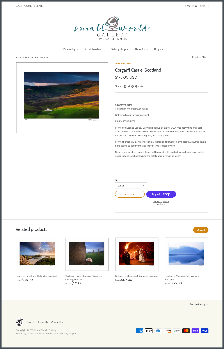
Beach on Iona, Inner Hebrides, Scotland (36, 275)
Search (30, 322)
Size (117, 180)
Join (28, 5)
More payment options (161, 202)
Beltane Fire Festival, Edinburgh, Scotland (136, 275)
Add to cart (130, 194)
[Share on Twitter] (129, 85)
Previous (196, 57)
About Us (43, 322)
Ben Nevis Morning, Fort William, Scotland (182, 277)
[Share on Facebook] (125, 85)
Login (19, 5)
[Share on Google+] (137, 85)
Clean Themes (34, 333)
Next (205, 57)
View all (201, 230)
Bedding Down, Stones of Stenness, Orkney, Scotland (83, 277)
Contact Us (57, 322)
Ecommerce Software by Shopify (59, 333)
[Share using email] (141, 85)
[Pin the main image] (132, 85)
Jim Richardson (123, 63)
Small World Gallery (45, 330)
